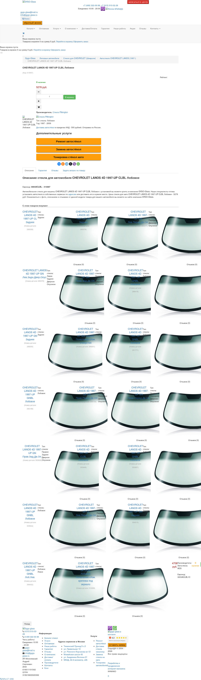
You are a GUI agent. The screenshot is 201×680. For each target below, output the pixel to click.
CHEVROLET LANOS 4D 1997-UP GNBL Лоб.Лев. (30, 570)
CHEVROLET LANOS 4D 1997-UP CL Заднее (30, 217)
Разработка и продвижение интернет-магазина (116, 666)
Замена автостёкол (68, 149)
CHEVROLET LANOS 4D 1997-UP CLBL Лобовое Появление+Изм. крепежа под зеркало (85, 573)
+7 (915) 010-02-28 (109, 5)
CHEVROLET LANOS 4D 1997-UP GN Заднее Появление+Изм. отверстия (85, 336)
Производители (51, 662)
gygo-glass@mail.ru (29, 12)
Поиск (26, 18)
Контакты (154, 28)
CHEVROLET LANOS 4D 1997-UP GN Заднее (83, 217)
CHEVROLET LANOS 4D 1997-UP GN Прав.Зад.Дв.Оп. (85, 275)
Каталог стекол (51, 638)
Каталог (30, 28)
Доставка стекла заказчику (100, 649)
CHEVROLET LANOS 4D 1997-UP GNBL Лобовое (135, 277)
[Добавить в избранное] (39, 107)
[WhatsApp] (78, 164)
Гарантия (105, 28)
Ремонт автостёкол (68, 141)
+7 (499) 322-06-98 (91, 5)
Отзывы (142, 28)
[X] (70, 164)
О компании (70, 28)
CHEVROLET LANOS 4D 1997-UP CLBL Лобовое (83, 453)
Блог (46, 668)
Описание (29, 170)
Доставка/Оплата (89, 28)
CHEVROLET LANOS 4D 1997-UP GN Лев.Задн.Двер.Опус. (35, 273)
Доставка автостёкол (45, 127)
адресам (72, 194)
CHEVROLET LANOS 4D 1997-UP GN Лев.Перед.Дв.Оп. (138, 217)
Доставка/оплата (48, 658)
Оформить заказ (80, 41)
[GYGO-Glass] (29, 1)
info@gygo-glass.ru (29, 15)
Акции (132, 28)
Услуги (56, 28)
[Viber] (74, 164)
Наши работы (120, 28)
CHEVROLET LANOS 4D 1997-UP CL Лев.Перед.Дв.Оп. (86, 510)
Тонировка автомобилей (102, 664)
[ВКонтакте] (59, 164)
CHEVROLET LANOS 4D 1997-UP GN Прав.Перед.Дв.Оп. (87, 392)
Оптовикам (44, 28)
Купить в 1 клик (7, 678)
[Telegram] (66, 164)
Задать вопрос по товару (74, 170)
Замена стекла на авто (100, 657)
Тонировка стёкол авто (68, 157)
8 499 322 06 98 (32, 636)
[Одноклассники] (63, 164)
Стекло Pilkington (60, 112)
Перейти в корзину (64, 41)
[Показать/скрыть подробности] (23, 33)
